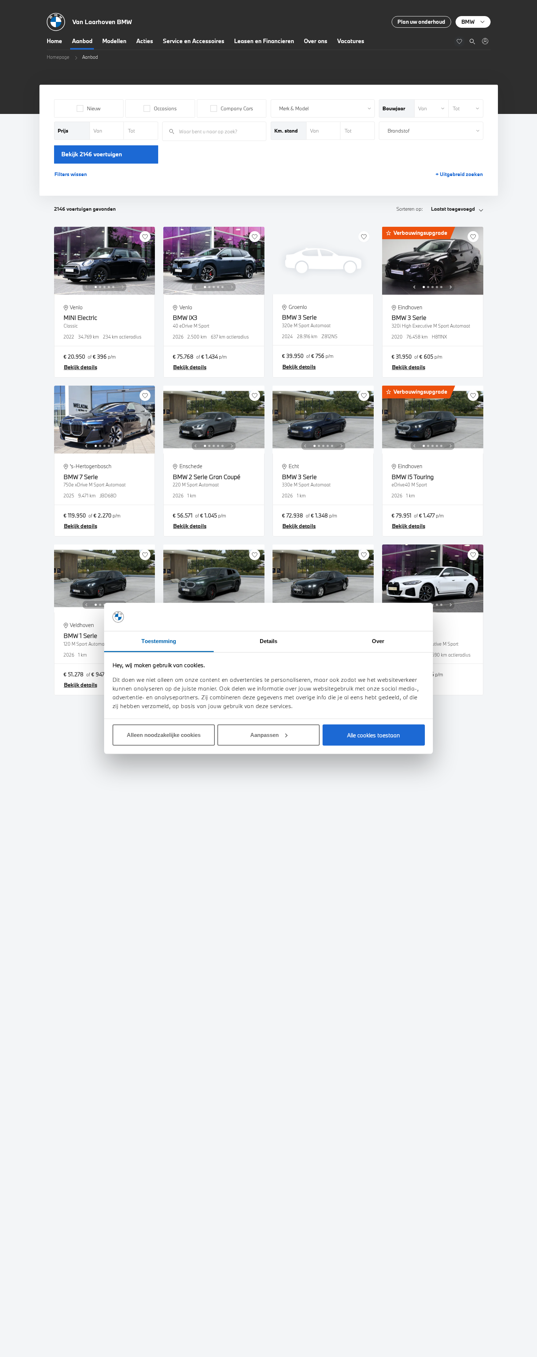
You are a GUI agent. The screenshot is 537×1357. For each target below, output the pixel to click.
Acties (144, 41)
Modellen (114, 41)
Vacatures (350, 41)
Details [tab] (269, 641)
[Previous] (86, 287)
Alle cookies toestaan (373, 735)
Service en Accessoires (193, 41)
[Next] (123, 287)
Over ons (315, 41)
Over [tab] (378, 641)
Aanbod (82, 41)
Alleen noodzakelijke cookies (164, 735)
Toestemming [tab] (158, 641)
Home (54, 41)
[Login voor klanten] (485, 41)
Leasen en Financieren (264, 41)
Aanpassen (264, 735)
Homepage (58, 57)
